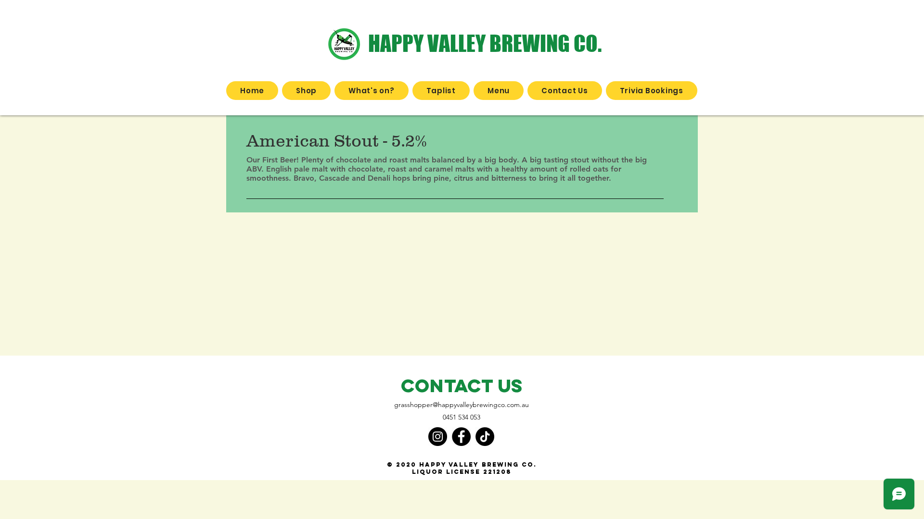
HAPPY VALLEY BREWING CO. (485, 43)
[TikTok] (484, 436)
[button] (306, 90)
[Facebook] (461, 436)
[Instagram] (437, 436)
